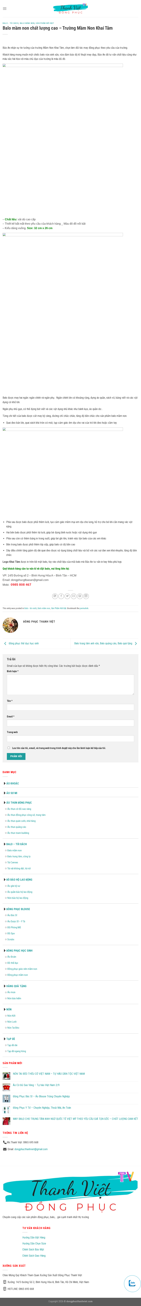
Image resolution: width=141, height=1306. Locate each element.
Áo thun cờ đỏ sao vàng (19, 808)
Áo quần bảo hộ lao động (19, 891)
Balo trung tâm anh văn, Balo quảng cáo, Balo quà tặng (103, 643)
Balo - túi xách (10, 23)
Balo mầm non (27, 23)
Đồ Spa (11, 933)
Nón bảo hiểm (14, 998)
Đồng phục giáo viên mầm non (22, 968)
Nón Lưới (12, 1021)
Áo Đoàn (11, 956)
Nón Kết (11, 1015)
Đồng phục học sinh (19, 950)
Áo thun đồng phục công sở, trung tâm (26, 814)
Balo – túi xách (16, 844)
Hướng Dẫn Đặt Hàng (33, 1237)
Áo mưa (11, 992)
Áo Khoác (12, 783)
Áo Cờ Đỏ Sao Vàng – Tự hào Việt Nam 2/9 (36, 1085)
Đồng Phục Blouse (18, 909)
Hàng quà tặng (16, 986)
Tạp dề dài (12, 1045)
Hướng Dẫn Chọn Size (34, 1243)
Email (10, 716)
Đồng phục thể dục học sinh (23, 643)
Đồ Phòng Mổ (14, 927)
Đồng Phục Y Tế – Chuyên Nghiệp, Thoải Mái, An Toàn (42, 1107)
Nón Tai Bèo (13, 1027)
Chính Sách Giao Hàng (34, 1255)
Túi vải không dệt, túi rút (19, 868)
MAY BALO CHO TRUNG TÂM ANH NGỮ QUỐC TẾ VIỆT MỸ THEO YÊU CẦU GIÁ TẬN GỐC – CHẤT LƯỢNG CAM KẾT (75, 1118)
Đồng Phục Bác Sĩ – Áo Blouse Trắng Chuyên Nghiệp (41, 1096)
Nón (9, 1009)
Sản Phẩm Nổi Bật (45, 23)
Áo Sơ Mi (11, 793)
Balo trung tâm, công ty (18, 856)
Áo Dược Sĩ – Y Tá (16, 921)
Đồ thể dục (12, 962)
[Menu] (5, 8)
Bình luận (13, 671)
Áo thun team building (18, 832)
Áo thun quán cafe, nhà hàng (21, 820)
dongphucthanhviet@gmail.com (31, 1149)
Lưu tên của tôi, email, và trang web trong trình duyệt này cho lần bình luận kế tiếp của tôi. (59, 748)
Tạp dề (10, 1039)
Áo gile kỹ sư (13, 885)
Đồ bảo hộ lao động (19, 879)
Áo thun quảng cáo (16, 826)
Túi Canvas (12, 862)
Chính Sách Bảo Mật (33, 1249)
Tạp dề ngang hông (16, 1051)
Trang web (12, 732)
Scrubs (10, 939)
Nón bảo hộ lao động (17, 897)
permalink (84, 608)
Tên (10, 701)
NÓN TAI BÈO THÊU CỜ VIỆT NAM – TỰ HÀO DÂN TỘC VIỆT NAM (49, 1073)
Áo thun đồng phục (19, 802)
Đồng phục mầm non (17, 974)
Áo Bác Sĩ (12, 915)
